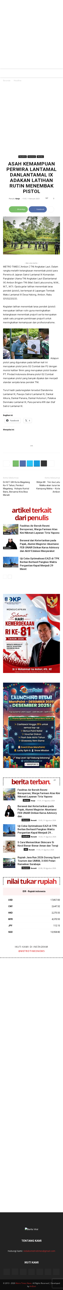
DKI (26, 849)
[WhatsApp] (16, 463)
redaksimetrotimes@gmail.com (39, 1250)
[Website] (40, 1272)
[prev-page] (5, 577)
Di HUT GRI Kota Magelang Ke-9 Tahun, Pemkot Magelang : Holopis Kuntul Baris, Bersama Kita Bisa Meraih (16, 488)
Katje (17, 198)
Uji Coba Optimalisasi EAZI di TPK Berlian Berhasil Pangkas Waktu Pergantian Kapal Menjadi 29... (37, 829)
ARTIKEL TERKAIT (31, 510)
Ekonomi (7, 548)
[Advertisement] (31, 36)
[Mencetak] (44, 463)
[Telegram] (37, 463)
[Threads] (56, 1272)
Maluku (40, 157)
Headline (17, 80)
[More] (51, 209)
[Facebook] (23, 463)
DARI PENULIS (31, 517)
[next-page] (10, 577)
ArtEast (33, 1286)
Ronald (34, 820)
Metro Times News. (24, 1283)
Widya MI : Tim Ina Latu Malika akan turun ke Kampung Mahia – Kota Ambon (48, 487)
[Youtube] (48, 1272)
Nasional (31, 157)
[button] (5, 73)
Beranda (6, 80)
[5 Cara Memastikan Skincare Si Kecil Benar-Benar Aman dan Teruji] (9, 847)
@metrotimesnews (31, 951)
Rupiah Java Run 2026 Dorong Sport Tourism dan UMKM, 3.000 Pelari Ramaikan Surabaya (39, 861)
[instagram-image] (15, 973)
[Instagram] (15, 1272)
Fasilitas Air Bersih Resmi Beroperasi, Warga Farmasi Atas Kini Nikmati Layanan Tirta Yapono (39, 529)
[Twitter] (30, 463)
